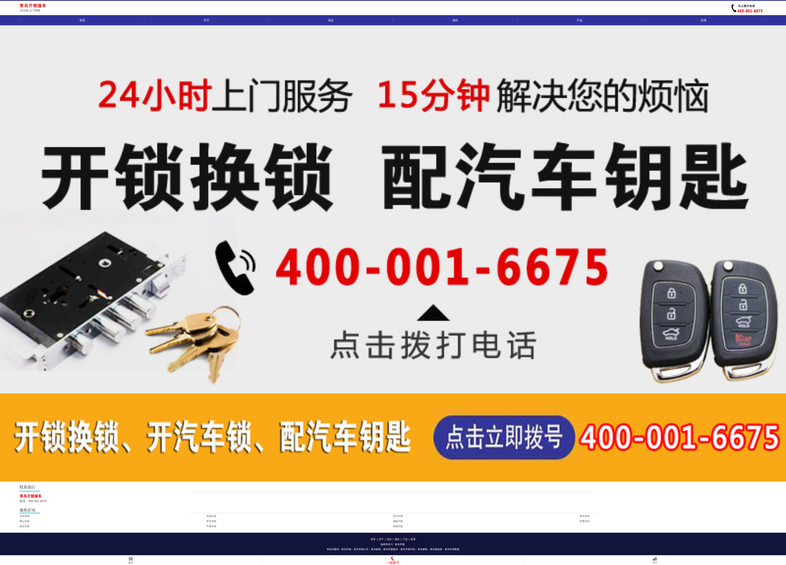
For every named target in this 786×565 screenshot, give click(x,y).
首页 (82, 20)
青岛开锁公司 (361, 549)
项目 (455, 20)
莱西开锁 (398, 526)
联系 (704, 20)
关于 (206, 20)
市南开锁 (211, 516)
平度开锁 (211, 526)
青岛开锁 (24, 516)
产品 (579, 20)
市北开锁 (398, 516)
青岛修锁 (422, 549)
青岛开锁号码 (407, 549)
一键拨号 (392, 562)
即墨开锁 (585, 521)
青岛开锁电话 (390, 549)
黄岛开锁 (585, 516)
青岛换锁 (376, 549)
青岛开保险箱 (452, 549)
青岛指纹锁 (436, 549)
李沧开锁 (211, 521)
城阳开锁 (398, 521)
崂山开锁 (24, 521)
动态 (331, 20)
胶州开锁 (24, 526)
